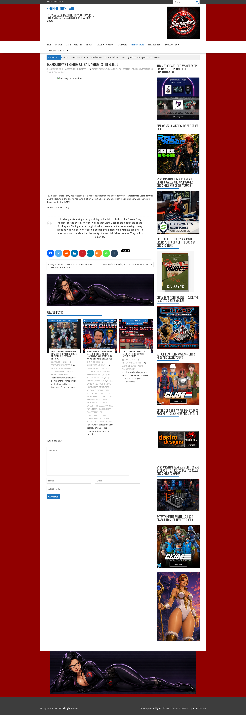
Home (49, 44)
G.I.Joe (99, 44)
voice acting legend (96, 421)
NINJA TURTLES (154, 44)
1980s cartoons (94, 368)
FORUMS (58, 44)
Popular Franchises (58, 50)
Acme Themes (199, 708)
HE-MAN (89, 44)
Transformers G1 (94, 412)
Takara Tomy (112, 69)
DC (176, 44)
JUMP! (67, 202)
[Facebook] (50, 253)
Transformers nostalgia (98, 418)
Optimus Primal (58, 371)
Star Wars (122, 44)
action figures (98, 69)
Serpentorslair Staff (76, 69)
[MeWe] (90, 253)
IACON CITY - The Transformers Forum (63, 320)
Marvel (167, 44)
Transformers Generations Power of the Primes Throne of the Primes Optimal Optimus (64, 355)
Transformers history (97, 415)
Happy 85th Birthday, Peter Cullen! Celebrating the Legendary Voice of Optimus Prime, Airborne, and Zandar (99, 355)
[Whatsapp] (106, 253)
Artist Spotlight (74, 44)
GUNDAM (109, 44)
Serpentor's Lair (60, 9)
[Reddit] (66, 253)
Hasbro (68, 368)
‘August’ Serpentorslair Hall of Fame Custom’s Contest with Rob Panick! (70, 266)
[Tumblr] (114, 253)
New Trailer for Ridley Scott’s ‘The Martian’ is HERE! (126, 264)
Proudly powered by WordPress (154, 708)
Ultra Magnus (58, 72)
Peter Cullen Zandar (101, 409)
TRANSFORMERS (137, 44)
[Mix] (98, 253)
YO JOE (108, 421)
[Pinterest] (82, 253)
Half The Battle (127, 320)
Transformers (125, 69)
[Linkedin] (74, 253)
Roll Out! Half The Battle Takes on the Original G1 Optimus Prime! (133, 354)
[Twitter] (58, 253)
